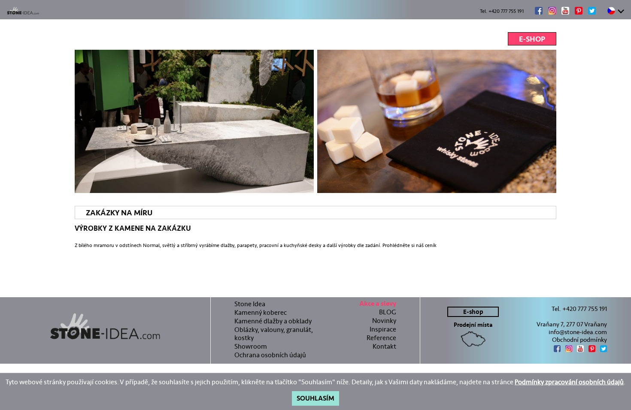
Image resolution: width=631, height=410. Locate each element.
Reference (381, 338)
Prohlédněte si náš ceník (409, 245)
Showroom (250, 346)
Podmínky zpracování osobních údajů (569, 382)
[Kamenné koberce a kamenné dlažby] (105, 326)
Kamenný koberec (260, 312)
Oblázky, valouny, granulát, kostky (273, 334)
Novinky (384, 321)
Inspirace (383, 329)
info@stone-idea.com (578, 332)
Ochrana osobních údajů (270, 355)
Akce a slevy (377, 305)
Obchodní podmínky (579, 340)
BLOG (387, 312)
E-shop (532, 39)
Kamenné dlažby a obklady (273, 321)
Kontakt (384, 346)
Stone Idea (249, 304)
